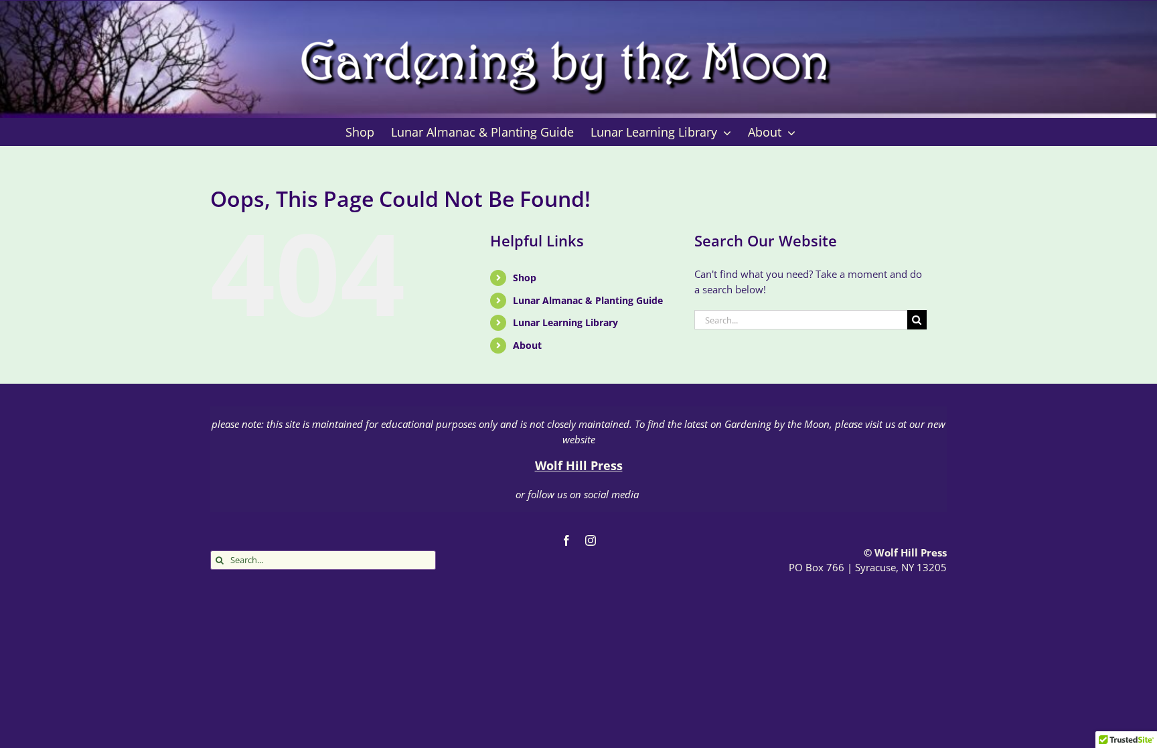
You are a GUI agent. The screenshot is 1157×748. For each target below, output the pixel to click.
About (527, 345)
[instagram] (590, 540)
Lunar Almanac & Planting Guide (588, 300)
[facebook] (566, 540)
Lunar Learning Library (565, 322)
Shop (524, 277)
